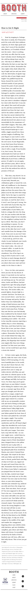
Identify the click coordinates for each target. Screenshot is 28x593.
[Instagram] (23, 586)
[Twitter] (23, 581)
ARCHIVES (14, 14)
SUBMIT (23, 14)
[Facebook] (23, 576)
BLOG (14, 585)
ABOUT (5, 14)
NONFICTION (24, 19)
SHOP (14, 587)
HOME (14, 575)
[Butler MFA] (5, 581)
